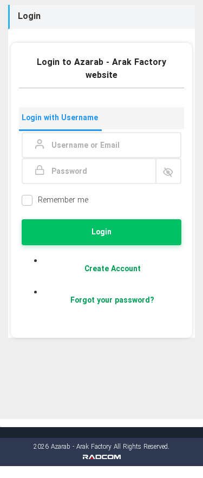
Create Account (112, 269)
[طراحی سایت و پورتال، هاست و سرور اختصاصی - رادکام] (102, 456)
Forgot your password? (112, 300)
